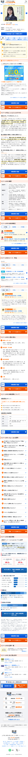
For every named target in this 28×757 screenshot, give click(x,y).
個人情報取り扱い (6, 743)
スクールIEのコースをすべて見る (19, 283)
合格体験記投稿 (13, 744)
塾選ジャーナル (14, 746)
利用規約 (21, 741)
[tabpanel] (14, 235)
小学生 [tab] (22, 265)
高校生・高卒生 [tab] (5, 265)
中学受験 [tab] (22, 227)
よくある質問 (16, 741)
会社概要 (21, 743)
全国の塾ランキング (6, 746)
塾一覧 (9, 4)
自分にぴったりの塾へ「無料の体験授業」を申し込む (15, 614)
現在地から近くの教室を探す (14, 34)
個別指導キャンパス (9, 659)
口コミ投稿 (6, 744)
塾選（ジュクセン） (4, 4)
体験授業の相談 (10, 103)
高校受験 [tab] (14, 227)
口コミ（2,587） (9, 662)
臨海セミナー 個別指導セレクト (12, 665)
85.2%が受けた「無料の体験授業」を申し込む (15, 570)
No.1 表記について (22, 746)
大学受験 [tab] (5, 227)
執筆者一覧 (9, 741)
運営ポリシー (20, 744)
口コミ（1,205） (9, 677)
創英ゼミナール (8, 672)
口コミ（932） (9, 669)
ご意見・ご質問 (15, 743)
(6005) (16, 24)
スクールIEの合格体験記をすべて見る (19, 243)
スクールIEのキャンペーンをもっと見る (18, 97)
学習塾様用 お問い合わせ (14, 719)
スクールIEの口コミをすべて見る (19, 322)
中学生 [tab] (14, 265)
